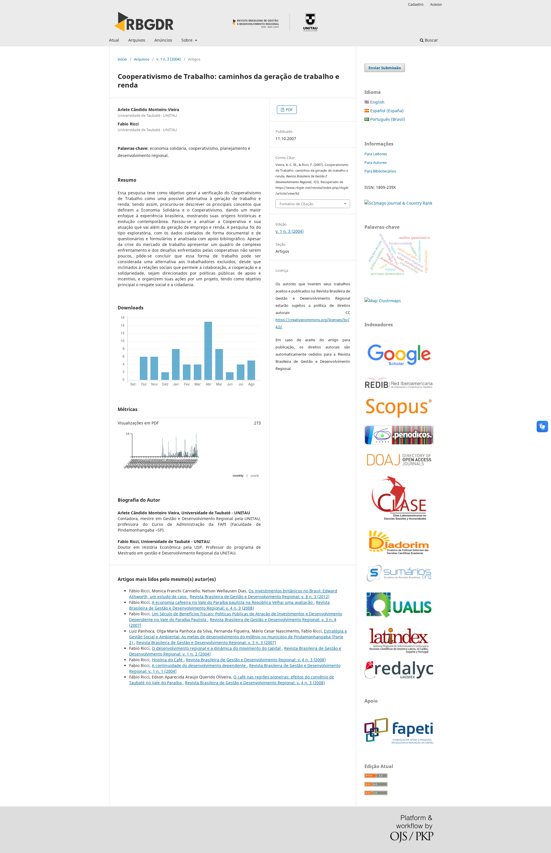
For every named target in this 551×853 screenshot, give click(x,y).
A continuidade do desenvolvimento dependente (199, 665)
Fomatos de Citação (296, 203)
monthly (238, 475)
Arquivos (136, 40)
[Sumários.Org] (398, 582)
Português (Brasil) (387, 119)
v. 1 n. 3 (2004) (168, 59)
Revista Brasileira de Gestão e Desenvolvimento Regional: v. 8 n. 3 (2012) (259, 596)
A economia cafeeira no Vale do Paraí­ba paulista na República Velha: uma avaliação (233, 602)
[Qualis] (398, 618)
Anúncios (163, 40)
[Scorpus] (398, 417)
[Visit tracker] (382, 300)
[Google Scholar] (398, 366)
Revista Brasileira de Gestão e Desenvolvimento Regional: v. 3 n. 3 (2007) (206, 642)
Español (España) (386, 110)
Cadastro (416, 4)
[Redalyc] (398, 677)
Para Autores (375, 162)
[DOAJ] (398, 468)
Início (122, 59)
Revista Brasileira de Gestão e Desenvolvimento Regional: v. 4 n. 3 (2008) (229, 605)
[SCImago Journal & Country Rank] (398, 203)
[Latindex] (398, 653)
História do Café (168, 659)
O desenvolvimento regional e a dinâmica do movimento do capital (217, 648)
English (377, 102)
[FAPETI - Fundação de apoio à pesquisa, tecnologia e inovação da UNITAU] (398, 742)
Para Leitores (375, 153)
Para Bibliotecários (380, 171)
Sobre (187, 40)
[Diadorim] (398, 554)
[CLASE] (398, 518)
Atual (114, 40)
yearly (255, 475)
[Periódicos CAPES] (398, 443)
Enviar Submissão (384, 67)
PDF (289, 109)
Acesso (436, 4)
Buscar (431, 40)
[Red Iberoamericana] (398, 389)
